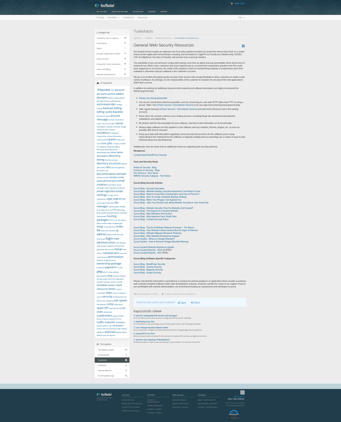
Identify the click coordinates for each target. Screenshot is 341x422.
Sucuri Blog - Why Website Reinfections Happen (156, 236)
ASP (98, 101)
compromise (101, 136)
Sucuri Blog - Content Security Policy (151, 219)
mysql (118, 249)
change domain (102, 130)
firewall (122, 207)
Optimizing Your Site (144, 321)
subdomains (104, 315)
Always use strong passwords (153, 98)
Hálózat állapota (104, 370)
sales (109, 292)
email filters (112, 185)
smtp (110, 304)
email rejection (106, 191)
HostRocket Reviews (207, 404)
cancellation (101, 127)
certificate (116, 127)
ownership (103, 263)
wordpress (111, 335)
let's (118, 234)
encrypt (110, 195)
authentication (115, 101)
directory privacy (111, 160)
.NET (112, 90)
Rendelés (113, 17)
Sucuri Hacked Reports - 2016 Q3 (149, 250)
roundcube (101, 293)
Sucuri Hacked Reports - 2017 (148, 253)
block (99, 116)
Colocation (138, 12)
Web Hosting (128, 400)
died (108, 152)
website (119, 332)
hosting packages (107, 218)
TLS (117, 319)
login (109, 238)
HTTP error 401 (115, 220)
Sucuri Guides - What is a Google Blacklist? (154, 239)
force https (101, 210)
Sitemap (241, 403)
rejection (106, 282)
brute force (119, 120)
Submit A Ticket (154, 409)
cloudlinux (103, 132)
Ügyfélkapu (138, 38)
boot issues (105, 116)
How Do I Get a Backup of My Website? (152, 340)
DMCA (103, 167)
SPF (106, 308)
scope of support (119, 293)
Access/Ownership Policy (235, 405)
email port (121, 188)
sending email (118, 297)
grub (98, 213)
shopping (109, 301)
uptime (105, 326)
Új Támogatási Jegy (105, 375)
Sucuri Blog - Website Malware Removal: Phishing (157, 233)
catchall (109, 127)
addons (111, 98)
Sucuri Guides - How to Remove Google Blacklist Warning (161, 241)
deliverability (101, 152)
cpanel (111, 139)
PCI (118, 267)
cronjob (116, 143)
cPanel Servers (164, 105)
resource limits (106, 289)
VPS (104, 329)
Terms (227, 403)
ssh (120, 308)
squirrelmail (113, 308)
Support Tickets (155, 413)
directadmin (102, 155)
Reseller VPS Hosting (132, 404)
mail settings (120, 243)
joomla (113, 234)
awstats (119, 104)
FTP (114, 209)
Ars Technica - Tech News (146, 173)
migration (111, 246)
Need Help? (235, 398)
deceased (100, 149)
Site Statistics (101, 304)
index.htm (104, 231)
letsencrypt (101, 239)
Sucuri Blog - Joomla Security (148, 267)
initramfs (112, 231)
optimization (115, 257)
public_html (107, 279)
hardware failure (113, 213)
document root (102, 171)
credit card (120, 140)
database (103, 147)
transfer (110, 322)
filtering (111, 207)
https (110, 223)
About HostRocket (206, 400)
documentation (106, 174)
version (99, 329)
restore (119, 289)
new (121, 253)
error (122, 199)
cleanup (112, 130)
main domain (102, 246)
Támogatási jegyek (105, 349)
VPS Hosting (102, 12)
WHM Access (101, 335)
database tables (113, 147)
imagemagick (117, 223)
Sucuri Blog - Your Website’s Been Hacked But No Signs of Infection (166, 230)
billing (118, 108)
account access (106, 94)
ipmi (109, 234)
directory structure (109, 163)
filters (117, 207)
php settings (114, 272)
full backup (121, 210)
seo (125, 297)
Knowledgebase (155, 406)
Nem (197, 302)
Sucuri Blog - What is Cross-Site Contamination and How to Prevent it (166, 194)
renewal (102, 285)
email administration (107, 180)
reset (118, 285)
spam (100, 308)
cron (98, 143)
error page (101, 203)
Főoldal (100, 17)
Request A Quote (180, 407)
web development (111, 329)
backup (99, 108)
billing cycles (104, 112)
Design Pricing (179, 400)
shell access (101, 301)
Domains (151, 12)
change (123, 127)
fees (112, 203)
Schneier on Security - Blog (146, 170)
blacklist (118, 112)
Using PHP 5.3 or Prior (145, 333)
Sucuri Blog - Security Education (149, 188)
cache (99, 124)
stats (100, 311)
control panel (102, 140)
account (120, 90)
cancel (119, 123)
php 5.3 (106, 272)
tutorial (99, 326)
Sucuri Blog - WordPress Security (149, 264)
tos (120, 319)
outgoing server (110, 260)
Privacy (234, 403)
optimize (100, 260)
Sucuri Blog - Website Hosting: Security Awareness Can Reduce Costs (167, 191)
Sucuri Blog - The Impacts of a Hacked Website (156, 211)
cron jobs (106, 143)
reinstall (100, 282)
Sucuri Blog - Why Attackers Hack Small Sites (155, 216)
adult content (120, 98)
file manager (107, 204)
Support (163, 12)
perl (121, 267)
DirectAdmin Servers (183, 105)
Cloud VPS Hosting (131, 407)
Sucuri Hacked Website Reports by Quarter (154, 247)
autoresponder (106, 104)
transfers (120, 322)
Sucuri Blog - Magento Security (148, 270)
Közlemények (103, 355)
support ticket (118, 316)
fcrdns (107, 203)
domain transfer (103, 177)
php (99, 271)
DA (98, 147)
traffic (100, 322)
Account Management (153, 401)
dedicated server (111, 149)
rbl (113, 279)
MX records (109, 249)
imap (100, 226)
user (110, 326)
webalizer (100, 332)
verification (117, 325)
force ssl (108, 210)
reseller (111, 285)
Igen (183, 302)
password (100, 267)
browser (111, 120)
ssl (123, 308)
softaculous (118, 304)
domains (113, 177)
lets (122, 234)
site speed (120, 300)
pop (109, 275)
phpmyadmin (102, 276)
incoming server (110, 227)
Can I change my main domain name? (151, 327)
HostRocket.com (107, 395)
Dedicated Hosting (120, 12)
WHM (124, 332)
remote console (116, 282)
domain (121, 174)
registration (119, 279)
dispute (124, 164)
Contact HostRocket (208, 407)
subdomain (107, 312)
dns (108, 167)
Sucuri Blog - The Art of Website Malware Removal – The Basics (164, 227)
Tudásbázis (128, 17)
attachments (104, 101)
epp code (113, 199)
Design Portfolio (180, 404)
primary (116, 276)
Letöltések (101, 365)
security (107, 296)
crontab (122, 143)
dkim (98, 167)
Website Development (164, 38)
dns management (118, 167)
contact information (114, 136)
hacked (103, 213)
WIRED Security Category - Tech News (152, 176)
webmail (110, 332)
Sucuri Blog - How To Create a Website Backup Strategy (160, 197)
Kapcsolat (142, 17)
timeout (112, 319)
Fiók (240, 17)
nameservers (111, 253)
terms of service (103, 319)
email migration (111, 188)
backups (108, 108)
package (116, 263)
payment (110, 267)
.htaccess (103, 89)
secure (99, 297)
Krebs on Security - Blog (145, 167)
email (121, 177)
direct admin (117, 152)
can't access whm (108, 124)
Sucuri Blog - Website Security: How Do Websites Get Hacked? (163, 208)
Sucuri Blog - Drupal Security (147, 273)
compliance (114, 133)
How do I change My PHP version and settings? (156, 315)
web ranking (122, 329)
